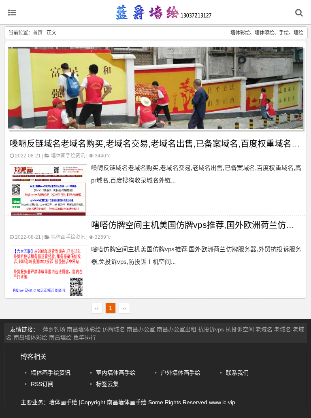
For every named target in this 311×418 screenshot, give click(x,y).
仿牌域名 (113, 329)
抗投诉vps (211, 329)
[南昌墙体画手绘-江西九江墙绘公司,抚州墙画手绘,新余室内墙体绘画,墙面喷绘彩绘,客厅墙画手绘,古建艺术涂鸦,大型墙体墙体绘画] (163, 16)
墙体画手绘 (63, 402)
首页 (38, 33)
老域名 (264, 329)
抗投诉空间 (240, 329)
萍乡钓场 (54, 329)
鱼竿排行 (84, 337)
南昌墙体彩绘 (84, 329)
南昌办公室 (141, 329)
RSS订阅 (42, 384)
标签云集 (107, 384)
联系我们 (237, 372)
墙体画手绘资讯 (68, 156)
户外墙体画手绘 (180, 372)
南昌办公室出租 (176, 329)
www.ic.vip (222, 402)
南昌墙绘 (60, 337)
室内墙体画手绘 (116, 372)
